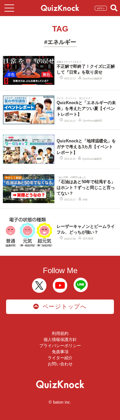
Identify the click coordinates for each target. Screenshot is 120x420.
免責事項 (60, 351)
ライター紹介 (60, 357)
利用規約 (60, 333)
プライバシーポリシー (60, 345)
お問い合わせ (60, 364)
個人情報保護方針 (60, 339)
